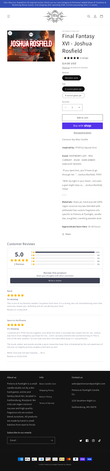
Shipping (65, 67)
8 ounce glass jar (73, 95)
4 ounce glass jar (73, 89)
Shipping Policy (46, 390)
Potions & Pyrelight (50, 464)
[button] (8, 16)
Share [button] (68, 234)
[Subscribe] (52, 440)
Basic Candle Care (47, 383)
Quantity (65, 102)
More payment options (82, 133)
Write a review (55, 280)
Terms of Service (46, 403)
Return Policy (45, 396)
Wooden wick (71, 78)
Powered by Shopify (64, 464)
